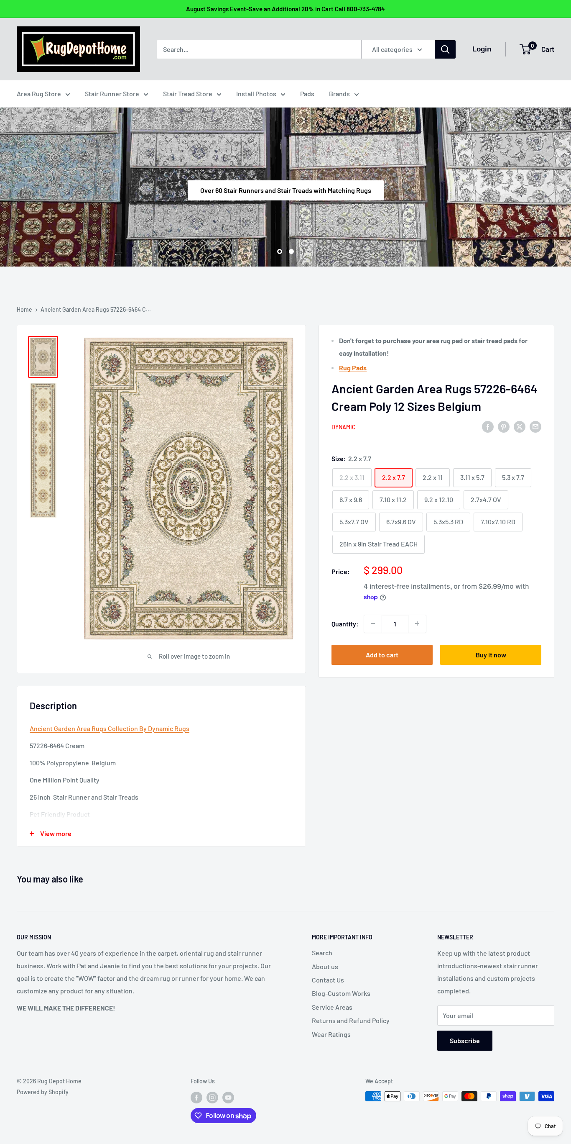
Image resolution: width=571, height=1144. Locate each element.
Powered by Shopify (43, 1091)
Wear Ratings (331, 1034)
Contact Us (328, 980)
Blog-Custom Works (341, 993)
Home (24, 309)
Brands (339, 93)
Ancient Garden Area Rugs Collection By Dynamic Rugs (109, 728)
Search (322, 953)
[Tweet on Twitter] (519, 426)
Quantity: (345, 623)
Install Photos (256, 93)
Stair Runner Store (112, 93)
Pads (307, 93)
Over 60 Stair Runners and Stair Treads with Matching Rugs (285, 190)
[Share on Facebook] (488, 426)
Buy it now (491, 654)
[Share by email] (535, 426)
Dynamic (343, 427)
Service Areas (332, 1007)
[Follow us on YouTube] (228, 1097)
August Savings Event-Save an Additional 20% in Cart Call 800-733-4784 (285, 9)
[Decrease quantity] (373, 623)
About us (325, 966)
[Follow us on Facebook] (196, 1097)
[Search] (445, 49)
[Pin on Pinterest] (504, 426)
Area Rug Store (39, 93)
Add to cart (382, 654)
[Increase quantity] (417, 623)
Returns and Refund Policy (351, 1020)
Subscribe (465, 1040)
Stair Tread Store (187, 93)
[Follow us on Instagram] (212, 1097)
